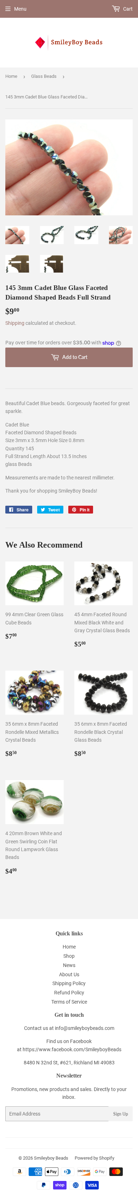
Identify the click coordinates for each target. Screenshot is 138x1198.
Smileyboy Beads (51, 1158)
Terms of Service (69, 1002)
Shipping (14, 323)
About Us (69, 974)
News (69, 965)
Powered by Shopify (94, 1158)
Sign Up (120, 1114)
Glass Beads (44, 76)
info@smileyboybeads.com (84, 1028)
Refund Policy (69, 992)
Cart (127, 9)
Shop (69, 956)
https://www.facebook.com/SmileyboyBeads (72, 1049)
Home (11, 76)
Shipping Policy (69, 983)
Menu (20, 9)
